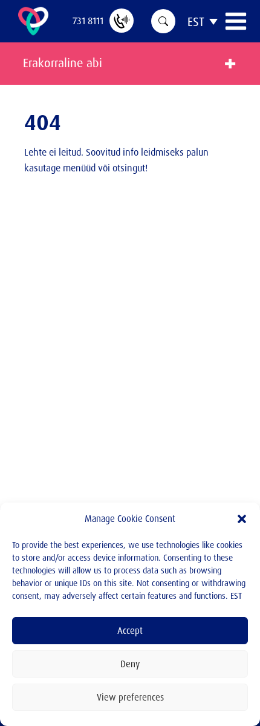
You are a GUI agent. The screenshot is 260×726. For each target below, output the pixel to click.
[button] (242, 519)
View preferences (130, 697)
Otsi (163, 21)
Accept (130, 630)
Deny (130, 664)
